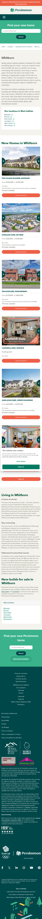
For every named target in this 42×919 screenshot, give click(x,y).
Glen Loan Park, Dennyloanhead (17, 400)
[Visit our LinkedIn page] (16, 867)
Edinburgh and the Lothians (24, 47)
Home (3, 47)
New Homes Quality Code (9, 713)
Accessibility (5, 720)
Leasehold (21, 696)
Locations (10, 47)
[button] (5, 161)
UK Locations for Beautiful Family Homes (21, 895)
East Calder (5, 591)
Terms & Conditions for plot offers (11, 738)
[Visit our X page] (9, 868)
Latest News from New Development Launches (21, 892)
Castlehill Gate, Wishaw (13, 348)
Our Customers (21, 688)
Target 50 (21, 699)
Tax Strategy (5, 727)
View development (21, 195)
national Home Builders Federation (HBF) (20, 819)
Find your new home (21, 673)
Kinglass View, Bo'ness (12, 235)
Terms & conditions (7, 731)
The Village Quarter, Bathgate (16, 178)
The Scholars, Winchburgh (14, 291)
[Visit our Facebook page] (2, 867)
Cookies (3, 724)
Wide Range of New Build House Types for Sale (21, 897)
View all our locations (21, 659)
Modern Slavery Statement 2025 (21, 702)
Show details (21, 461)
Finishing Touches (21, 679)
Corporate (21, 690)
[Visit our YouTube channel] (31, 867)
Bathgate (7, 608)
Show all (21, 479)
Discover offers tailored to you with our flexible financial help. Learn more (21, 3)
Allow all (21, 467)
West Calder (8, 617)
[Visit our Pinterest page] (39, 867)
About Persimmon (21, 682)
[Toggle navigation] (4, 17)
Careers (21, 693)
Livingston (16, 591)
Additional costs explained (21, 685)
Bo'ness (6, 610)
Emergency (21, 705)
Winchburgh (8, 619)
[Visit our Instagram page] (24, 867)
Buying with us (21, 676)
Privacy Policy (5, 717)
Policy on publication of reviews (11, 734)
